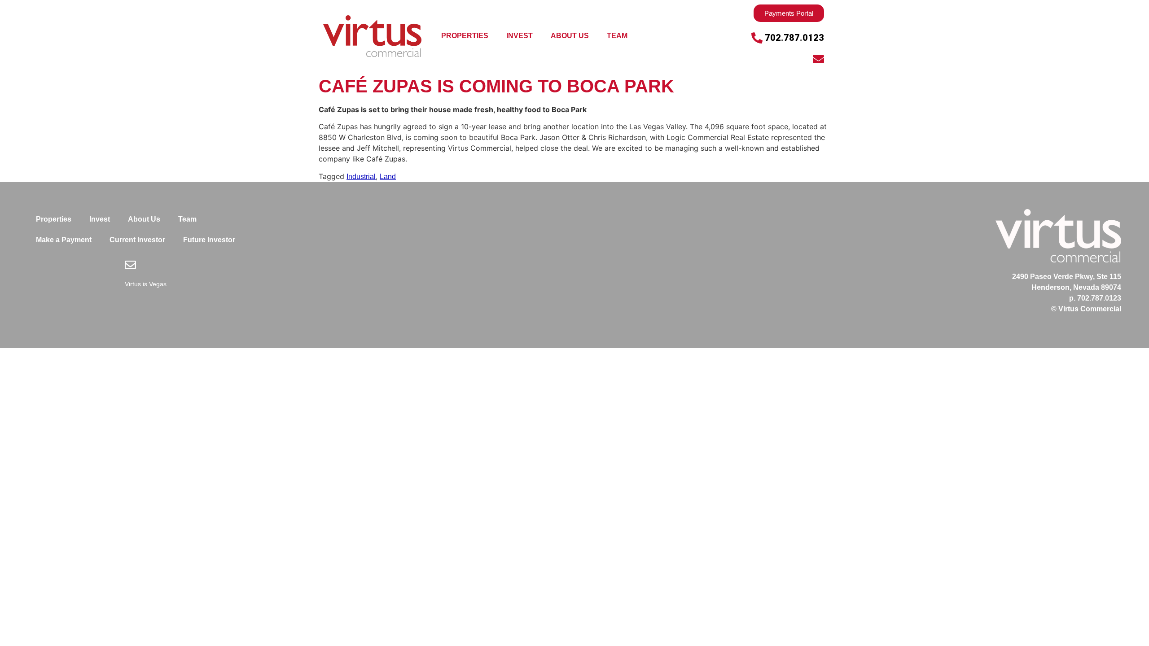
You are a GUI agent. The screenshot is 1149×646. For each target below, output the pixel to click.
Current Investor (137, 240)
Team (617, 35)
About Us (570, 35)
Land (388, 176)
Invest (519, 35)
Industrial (361, 176)
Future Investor (209, 240)
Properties (464, 35)
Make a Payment (64, 240)
